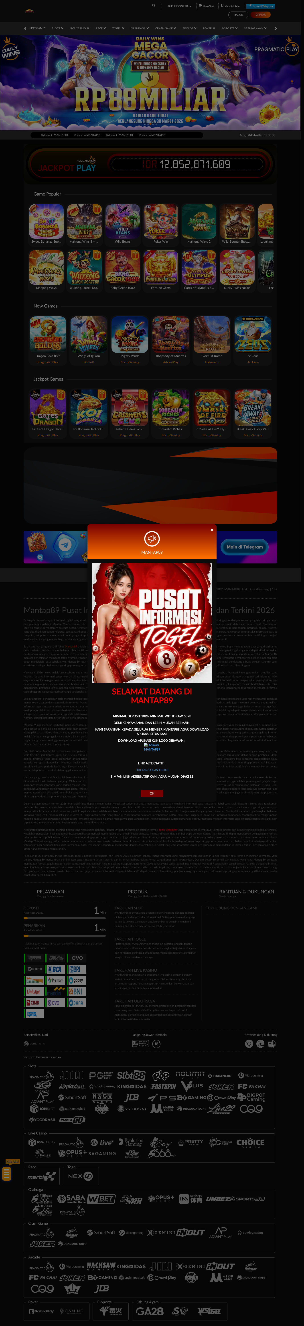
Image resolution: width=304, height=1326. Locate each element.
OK (152, 793)
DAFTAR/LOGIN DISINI (152, 770)
